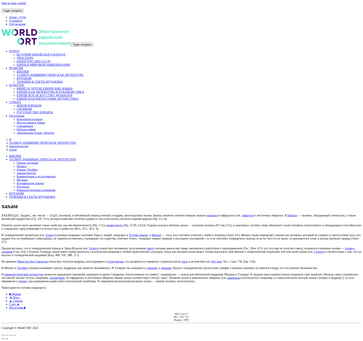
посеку (23, 281)
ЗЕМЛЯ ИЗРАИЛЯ (29, 105)
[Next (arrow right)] (6, 338)
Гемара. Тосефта (27, 169)
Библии (292, 215)
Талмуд (50, 235)
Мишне (156, 235)
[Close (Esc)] (3, 335)
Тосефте (22, 268)
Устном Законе (138, 235)
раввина (212, 215)
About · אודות (17, 17)
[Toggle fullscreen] (10, 335)
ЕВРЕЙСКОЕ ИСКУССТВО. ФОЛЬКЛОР (44, 95)
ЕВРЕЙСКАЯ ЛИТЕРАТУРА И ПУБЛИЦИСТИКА (50, 92)
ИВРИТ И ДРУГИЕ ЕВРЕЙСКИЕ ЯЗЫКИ (45, 88)
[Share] (6, 335)
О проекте (15, 20)
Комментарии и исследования (36, 176)
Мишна (21, 166)
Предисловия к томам (31, 122)
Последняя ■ (17, 307)
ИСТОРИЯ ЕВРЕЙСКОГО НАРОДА (41, 54)
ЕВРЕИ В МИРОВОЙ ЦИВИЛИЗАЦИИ (43, 64)
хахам (13, 149)
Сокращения (25, 126)
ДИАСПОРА (25, 58)
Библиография (26, 129)
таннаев (152, 268)
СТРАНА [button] (15, 102)
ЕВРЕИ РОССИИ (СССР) (33, 61)
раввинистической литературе (23, 274)
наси (185, 261)
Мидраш (22, 179)
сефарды (247, 215)
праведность (115, 225)
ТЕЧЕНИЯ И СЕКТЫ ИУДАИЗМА (40, 81)
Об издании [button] (16, 115)
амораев (166, 268)
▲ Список (16, 300)
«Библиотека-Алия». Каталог (35, 132)
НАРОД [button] (14, 51)
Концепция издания (29, 119)
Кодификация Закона (30, 183)
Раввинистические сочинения (36, 190)
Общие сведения (27, 162)
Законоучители (18, 146)
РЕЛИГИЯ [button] (16, 68)
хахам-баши (57, 277)
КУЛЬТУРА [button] (16, 85)
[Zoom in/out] (14, 335)
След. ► (14, 304)
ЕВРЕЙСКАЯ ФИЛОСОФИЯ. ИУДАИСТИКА (48, 98)
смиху (150, 248)
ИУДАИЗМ (24, 78)
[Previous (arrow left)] (3, 338)
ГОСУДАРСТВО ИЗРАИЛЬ (35, 112)
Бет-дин (216, 261)
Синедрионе (116, 261)
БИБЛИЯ (23, 71)
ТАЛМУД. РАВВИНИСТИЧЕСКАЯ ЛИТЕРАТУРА (50, 75)
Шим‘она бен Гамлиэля (32, 261)
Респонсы (23, 186)
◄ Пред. (14, 297)
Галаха (318, 251)
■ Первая (15, 294)
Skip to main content (14, 3)
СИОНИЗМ (24, 109)
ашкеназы (233, 277)
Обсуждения (17, 24)
